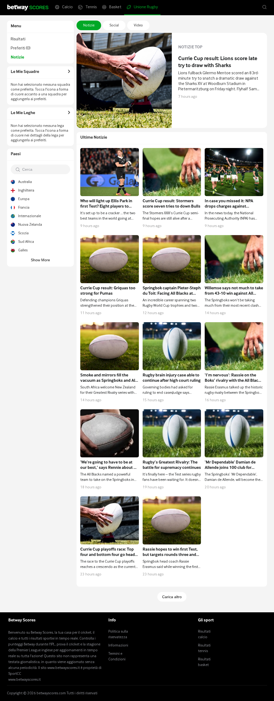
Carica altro (172, 597)
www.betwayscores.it (24, 679)
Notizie (88, 25)
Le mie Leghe (23, 113)
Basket (115, 7)
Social (114, 25)
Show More (40, 260)
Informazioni (118, 645)
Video (138, 25)
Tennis (91, 7)
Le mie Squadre (25, 72)
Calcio (67, 7)
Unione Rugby (146, 7)
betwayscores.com (51, 693)
